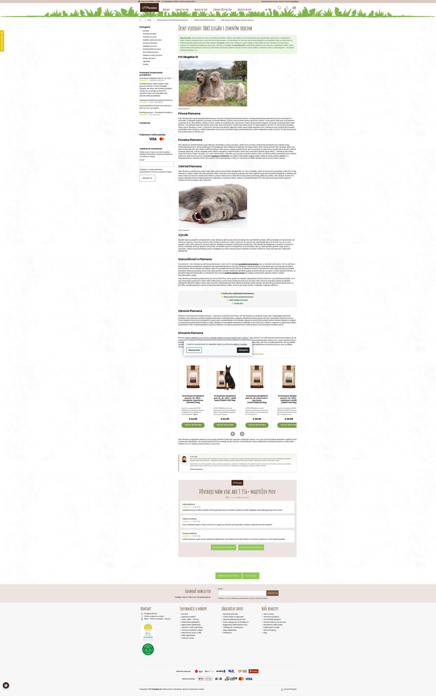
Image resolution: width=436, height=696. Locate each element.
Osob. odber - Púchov (190, 619)
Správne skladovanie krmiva (234, 619)
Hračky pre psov (149, 58)
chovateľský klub (238, 45)
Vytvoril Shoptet (290, 689)
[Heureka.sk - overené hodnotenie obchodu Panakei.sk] (148, 633)
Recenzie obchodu (230, 614)
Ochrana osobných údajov (192, 630)
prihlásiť (295, 1)
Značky (146, 64)
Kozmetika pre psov (151, 52)
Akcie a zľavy (269, 614)
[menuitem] (166, 10)
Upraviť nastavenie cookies (193, 689)
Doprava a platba (188, 617)
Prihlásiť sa (147, 178)
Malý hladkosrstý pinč (238, 300)
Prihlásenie (227, 633)
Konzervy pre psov (150, 43)
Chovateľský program (272, 619)
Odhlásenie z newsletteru (233, 627)
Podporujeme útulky (271, 627)
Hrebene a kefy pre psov (152, 55)
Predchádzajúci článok (229, 576)
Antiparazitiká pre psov (152, 49)
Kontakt (185, 614)
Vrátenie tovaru (188, 638)
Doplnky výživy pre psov (152, 40)
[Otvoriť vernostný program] (6, 685)
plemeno (290, 121)
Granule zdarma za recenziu (275, 622)
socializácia (224, 156)
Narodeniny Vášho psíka (273, 625)
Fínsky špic (238, 303)
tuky (248, 340)
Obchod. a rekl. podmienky (192, 627)
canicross (239, 242)
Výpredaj (146, 61)
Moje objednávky (230, 630)
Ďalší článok (250, 576)
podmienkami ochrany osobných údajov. (156, 172)
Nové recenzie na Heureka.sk (251, 547)
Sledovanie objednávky (191, 622)
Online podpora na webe (154, 616)
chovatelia (221, 43)
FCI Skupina (186, 57)
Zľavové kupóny (270, 630)
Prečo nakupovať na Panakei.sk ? (236, 622)
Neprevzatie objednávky (191, 625)
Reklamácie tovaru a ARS (191, 633)
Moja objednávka (188, 635)
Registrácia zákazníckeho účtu (235, 625)
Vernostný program (271, 617)
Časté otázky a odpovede (233, 617)
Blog (265, 633)
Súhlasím (243, 350)
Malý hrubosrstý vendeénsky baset (238, 297)
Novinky (146, 31)
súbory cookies (240, 344)
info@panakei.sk (150, 614)
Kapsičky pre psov (150, 46)
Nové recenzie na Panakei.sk (223, 547)
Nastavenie (194, 350)
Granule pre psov (150, 34)
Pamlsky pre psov (150, 37)
